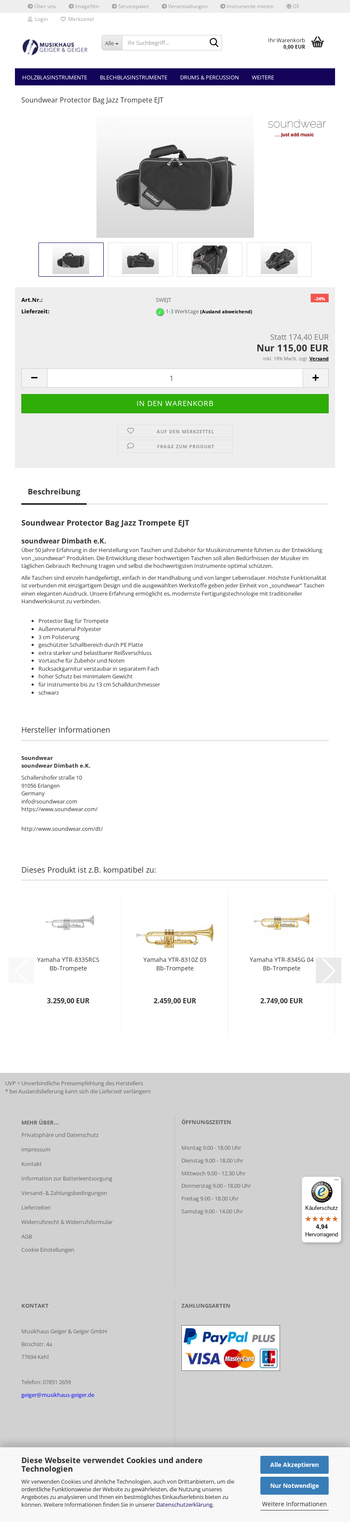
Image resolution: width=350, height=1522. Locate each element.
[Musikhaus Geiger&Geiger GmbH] (55, 47)
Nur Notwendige (294, 1485)
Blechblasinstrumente (133, 77)
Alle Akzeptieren (294, 1465)
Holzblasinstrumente (54, 77)
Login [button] (40, 19)
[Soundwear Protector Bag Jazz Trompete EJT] (175, 176)
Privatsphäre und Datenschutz (60, 1135)
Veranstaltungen (187, 6)
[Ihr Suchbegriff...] (214, 43)
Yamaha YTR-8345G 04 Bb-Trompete (282, 963)
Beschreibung (54, 491)
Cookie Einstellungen (47, 1249)
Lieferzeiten (36, 1207)
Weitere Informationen (294, 1504)
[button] (293, 6)
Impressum (35, 1149)
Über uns (44, 6)
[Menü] (336, 1182)
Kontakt (31, 1164)
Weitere (263, 77)
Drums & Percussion (209, 77)
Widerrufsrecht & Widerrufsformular (67, 1222)
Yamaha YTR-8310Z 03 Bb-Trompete (175, 963)
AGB (26, 1236)
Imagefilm (86, 6)
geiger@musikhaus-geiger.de (57, 1395)
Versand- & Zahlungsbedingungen (64, 1193)
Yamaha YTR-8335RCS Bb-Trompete (68, 963)
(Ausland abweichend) (226, 311)
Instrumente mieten (249, 6)
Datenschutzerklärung (184, 1504)
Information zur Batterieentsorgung (66, 1178)
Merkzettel (80, 19)
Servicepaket (133, 6)
